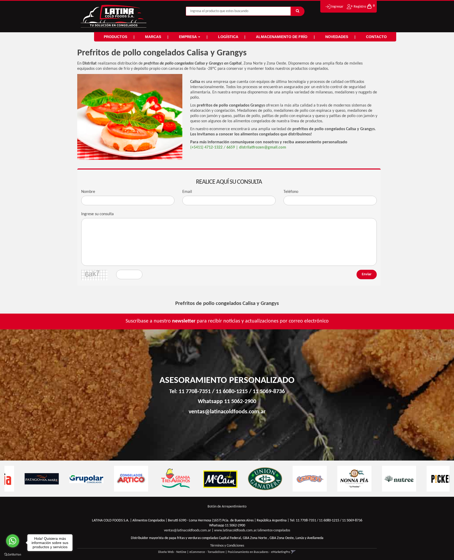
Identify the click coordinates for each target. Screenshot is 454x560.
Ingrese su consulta (97, 214)
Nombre (88, 192)
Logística (228, 37)
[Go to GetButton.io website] (12, 554)
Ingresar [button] (337, 7)
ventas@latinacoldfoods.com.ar (227, 412)
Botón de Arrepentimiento (227, 507)
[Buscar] (298, 11)
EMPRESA (188, 37)
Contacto (376, 37)
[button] (293, 552)
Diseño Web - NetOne (172, 552)
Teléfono (290, 192)
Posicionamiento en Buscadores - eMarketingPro (259, 552)
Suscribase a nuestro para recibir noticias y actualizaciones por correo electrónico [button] (227, 321)
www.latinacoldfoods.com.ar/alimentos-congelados (252, 530)
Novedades (337, 37)
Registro (359, 7)
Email (187, 192)
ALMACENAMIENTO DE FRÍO (282, 37)
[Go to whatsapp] (12, 540)
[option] (26, 478)
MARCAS (153, 37)
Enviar (367, 274)
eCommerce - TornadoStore (207, 552)
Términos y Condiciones (227, 546)
